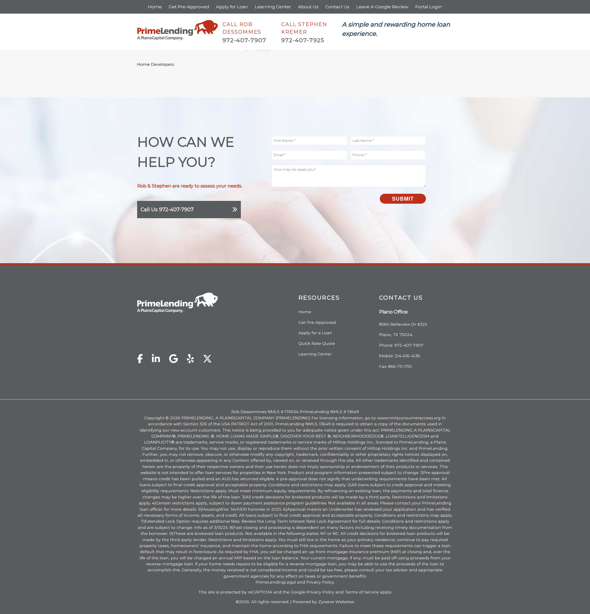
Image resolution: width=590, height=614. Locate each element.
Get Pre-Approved (189, 6)
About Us (308, 6)
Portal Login (428, 6)
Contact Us (337, 6)
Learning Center (273, 6)
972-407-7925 (302, 40)
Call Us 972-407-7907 (167, 209)
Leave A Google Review (382, 6)
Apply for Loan (232, 6)
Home (155, 6)
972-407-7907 (244, 40)
